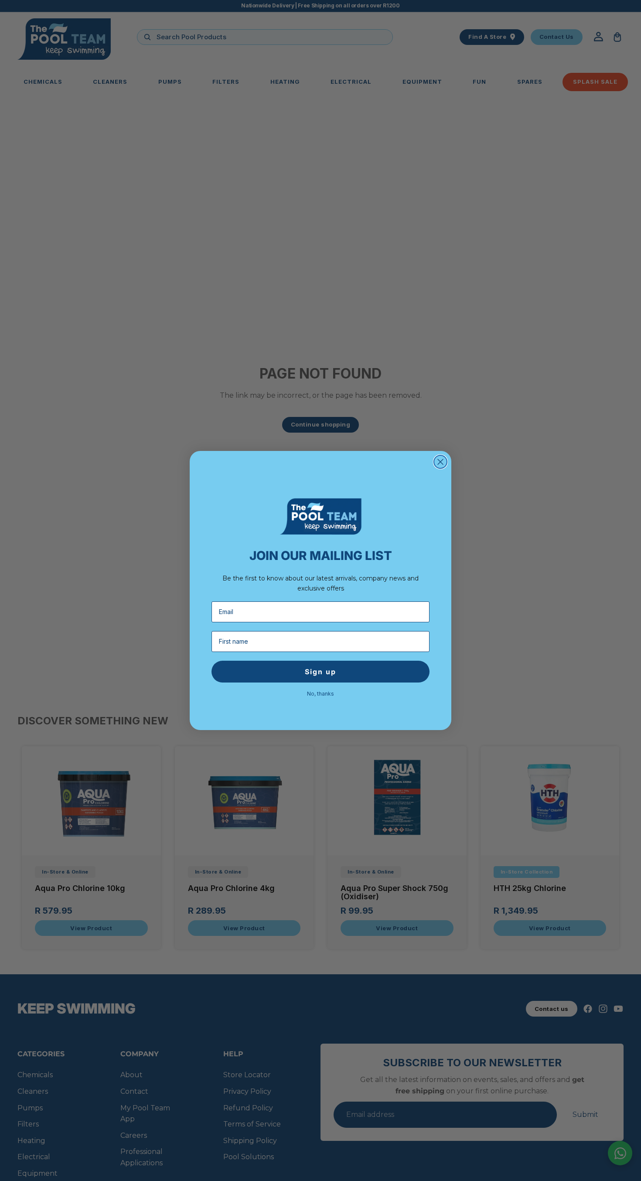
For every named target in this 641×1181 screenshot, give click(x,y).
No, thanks (320, 693)
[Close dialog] (440, 461)
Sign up (320, 671)
